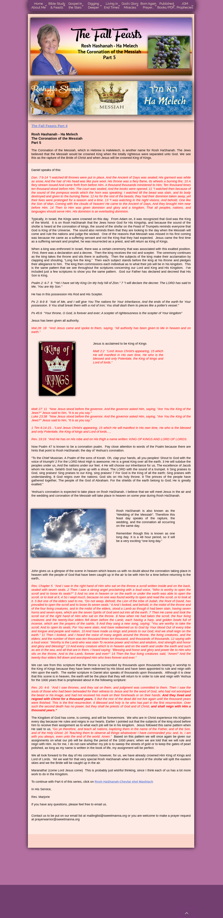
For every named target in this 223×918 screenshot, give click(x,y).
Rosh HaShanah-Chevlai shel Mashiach (124, 781)
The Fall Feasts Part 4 (49, 126)
